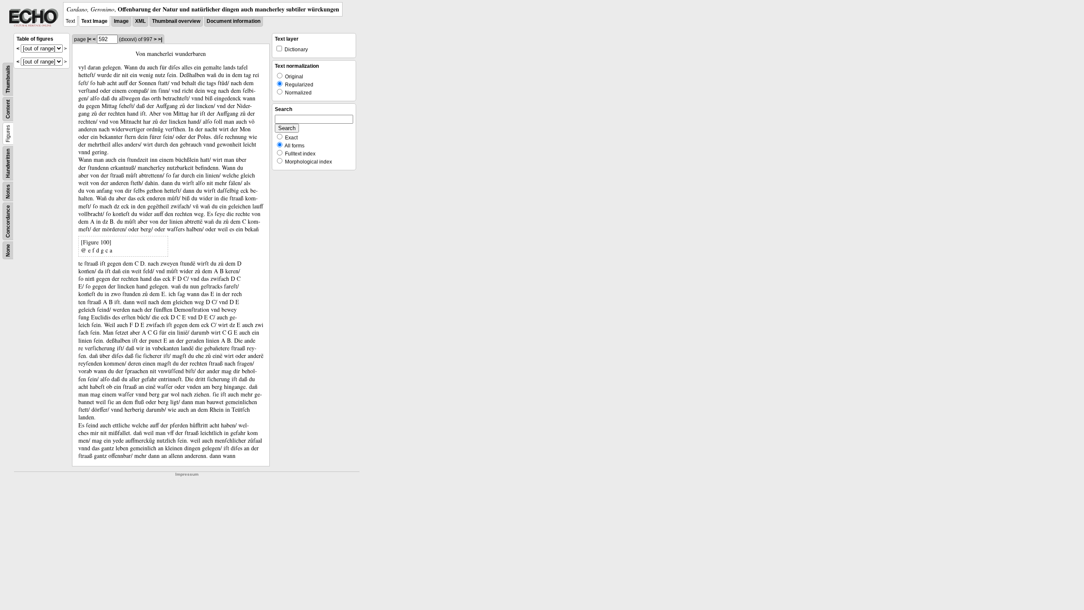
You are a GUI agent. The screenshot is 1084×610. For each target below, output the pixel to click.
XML (140, 21)
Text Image (94, 21)
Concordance (8, 221)
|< (89, 39)
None (8, 250)
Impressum (187, 474)
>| (160, 39)
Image (121, 21)
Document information (233, 21)
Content (8, 109)
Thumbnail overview (176, 21)
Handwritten (8, 163)
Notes (8, 191)
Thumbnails (8, 79)
